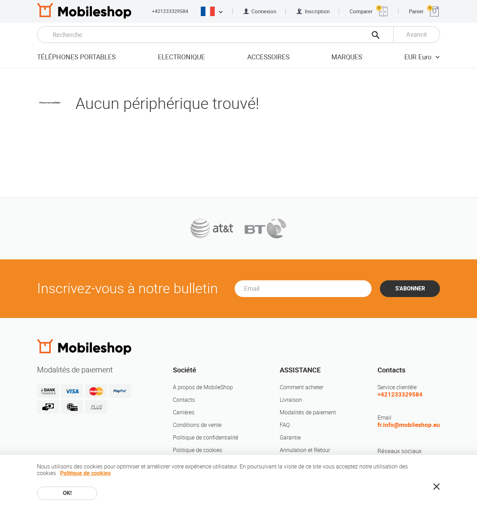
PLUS (96, 406)
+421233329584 (170, 11)
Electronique (181, 57)
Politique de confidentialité (205, 437)
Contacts (184, 400)
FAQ (285, 425)
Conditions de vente (197, 425)
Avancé (416, 34)
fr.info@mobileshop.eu (408, 424)
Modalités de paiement (308, 412)
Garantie (290, 437)
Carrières (184, 412)
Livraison (291, 400)
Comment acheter (301, 387)
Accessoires (268, 57)
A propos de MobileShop (203, 387)
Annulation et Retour (305, 450)
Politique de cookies (197, 450)
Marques (346, 57)
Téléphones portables (76, 57)
